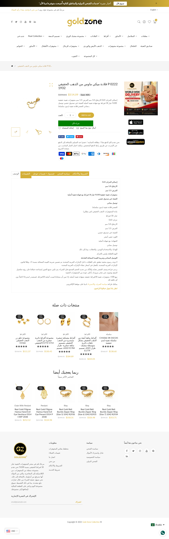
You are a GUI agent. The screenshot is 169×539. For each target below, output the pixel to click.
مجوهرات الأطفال (49, 46)
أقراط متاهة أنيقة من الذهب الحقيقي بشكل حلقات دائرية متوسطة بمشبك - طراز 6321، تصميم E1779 (87, 344)
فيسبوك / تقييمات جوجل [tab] (43, 173)
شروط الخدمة (54, 470)
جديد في (20, 36)
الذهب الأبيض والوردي (92, 46)
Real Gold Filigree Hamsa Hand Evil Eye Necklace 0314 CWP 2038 (22, 413)
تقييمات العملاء (54, 453)
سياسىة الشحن (92, 449)
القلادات (94, 36)
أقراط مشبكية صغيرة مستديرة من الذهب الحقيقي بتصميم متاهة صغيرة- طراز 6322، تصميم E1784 (65, 342)
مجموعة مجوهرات (116, 46)
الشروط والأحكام (55, 465)
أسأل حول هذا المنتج (88, 128)
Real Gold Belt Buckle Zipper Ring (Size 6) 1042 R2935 (87, 411)
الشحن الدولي (91, 461)
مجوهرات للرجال (70, 46)
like (62, 137)
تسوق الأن (120, 3)
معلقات (144, 36)
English (153, 10)
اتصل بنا (52, 457)
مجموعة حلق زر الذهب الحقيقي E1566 (23, 340)
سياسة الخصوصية (93, 457)
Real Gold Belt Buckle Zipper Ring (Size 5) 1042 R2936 (66, 411)
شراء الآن (75, 123)
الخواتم (20, 46)
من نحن (34, 10)
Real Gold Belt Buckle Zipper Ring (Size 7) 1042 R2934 (109, 411)
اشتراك (78, 502)
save (80, 137)
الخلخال (133, 46)
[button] (22, 346)
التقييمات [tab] (26, 173)
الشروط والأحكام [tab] (80, 173)
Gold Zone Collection (91, 522)
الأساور (118, 36)
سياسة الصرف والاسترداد (97, 284)
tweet (71, 137)
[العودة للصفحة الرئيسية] (12, 66)
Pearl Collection (35, 36)
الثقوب (75, 56)
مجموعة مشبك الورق (75, 36)
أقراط (106, 36)
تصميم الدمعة (54, 36)
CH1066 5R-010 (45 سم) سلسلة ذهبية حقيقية (108, 340)
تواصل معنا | (25, 10)
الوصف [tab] (16, 173)
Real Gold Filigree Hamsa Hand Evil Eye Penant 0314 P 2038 (44, 413)
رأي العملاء (15, 10)
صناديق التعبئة (146, 46)
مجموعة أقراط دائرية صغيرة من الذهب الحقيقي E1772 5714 (44, 340)
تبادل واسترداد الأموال (94, 453)
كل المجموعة (89, 56)
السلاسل (131, 36)
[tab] (25, 177)
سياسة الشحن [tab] (63, 173)
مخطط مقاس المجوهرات (59, 449)
